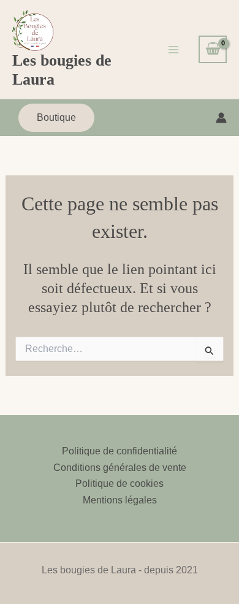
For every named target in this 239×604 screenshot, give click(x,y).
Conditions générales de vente (119, 467)
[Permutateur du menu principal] (173, 49)
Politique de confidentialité (119, 451)
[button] (56, 118)
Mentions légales (120, 500)
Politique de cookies (119, 483)
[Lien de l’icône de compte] (221, 117)
